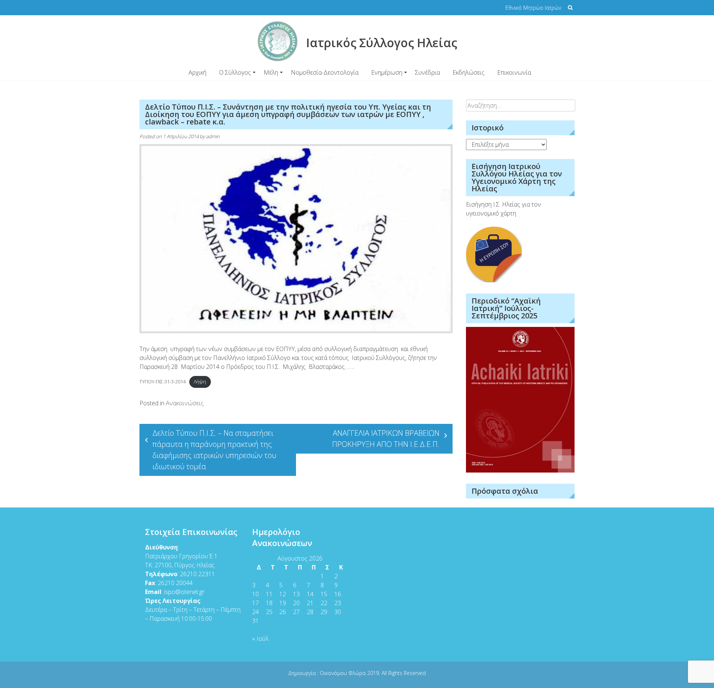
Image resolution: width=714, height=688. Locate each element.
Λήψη (200, 381)
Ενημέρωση (386, 72)
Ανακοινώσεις (185, 403)
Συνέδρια (427, 72)
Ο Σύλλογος (235, 72)
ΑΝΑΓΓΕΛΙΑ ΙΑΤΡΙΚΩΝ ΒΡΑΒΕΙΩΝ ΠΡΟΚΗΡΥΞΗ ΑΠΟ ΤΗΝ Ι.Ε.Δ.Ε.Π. (386, 438)
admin (213, 136)
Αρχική (197, 72)
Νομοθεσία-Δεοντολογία (324, 72)
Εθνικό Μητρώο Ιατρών (533, 7)
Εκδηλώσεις (469, 72)
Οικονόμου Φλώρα (343, 672)
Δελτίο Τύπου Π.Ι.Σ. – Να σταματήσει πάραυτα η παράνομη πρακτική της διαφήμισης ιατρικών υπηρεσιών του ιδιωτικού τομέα (214, 449)
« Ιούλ (260, 639)
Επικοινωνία (514, 72)
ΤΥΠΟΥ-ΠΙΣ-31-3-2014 (162, 381)
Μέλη (271, 72)
